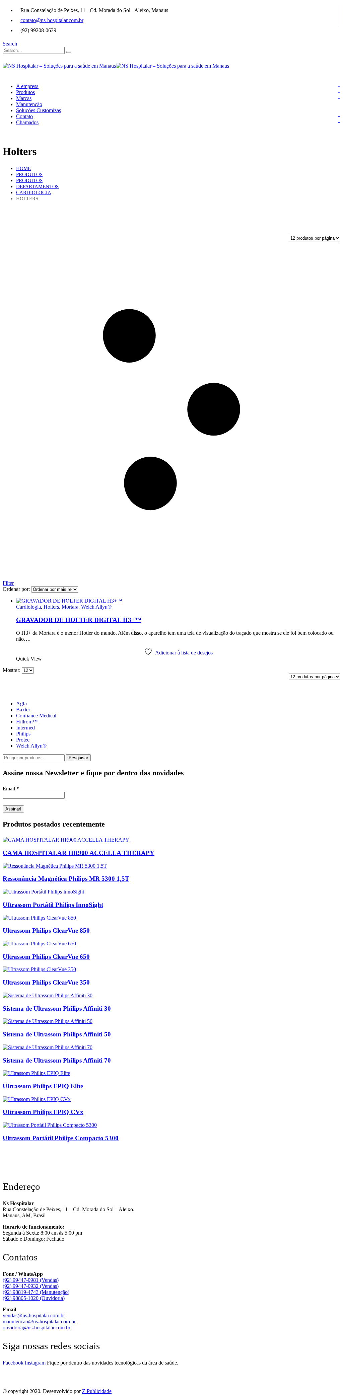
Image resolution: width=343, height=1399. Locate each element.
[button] (10, 44)
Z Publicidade (97, 1391)
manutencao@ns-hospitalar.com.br (39, 1321)
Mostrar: (12, 670)
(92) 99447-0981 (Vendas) (31, 1280)
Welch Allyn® (96, 607)
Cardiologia (28, 607)
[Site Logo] (116, 66)
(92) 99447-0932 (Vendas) (31, 1286)
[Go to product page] (178, 601)
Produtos (25, 92)
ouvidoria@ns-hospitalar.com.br (36, 1327)
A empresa (27, 86)
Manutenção (29, 104)
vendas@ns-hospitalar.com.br (34, 1315)
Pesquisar (78, 757)
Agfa (21, 703)
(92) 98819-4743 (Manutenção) (36, 1292)
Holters (51, 607)
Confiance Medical (36, 715)
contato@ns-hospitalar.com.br (51, 20)
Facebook (13, 1363)
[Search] (68, 52)
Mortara (70, 607)
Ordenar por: (17, 589)
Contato (24, 116)
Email (11, 788)
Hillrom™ (27, 721)
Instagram (35, 1363)
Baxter (23, 709)
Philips (23, 733)
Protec (22, 740)
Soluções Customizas (38, 110)
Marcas (23, 98)
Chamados (27, 122)
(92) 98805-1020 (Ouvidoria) (34, 1298)
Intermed (25, 727)
